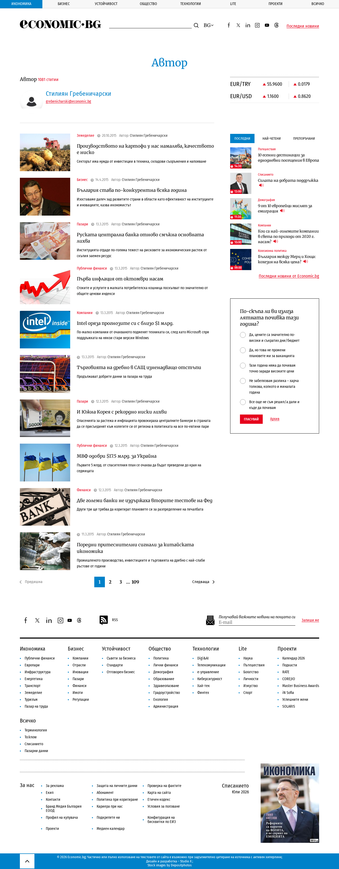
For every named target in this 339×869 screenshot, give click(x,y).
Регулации (81, 699)
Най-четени (271, 138)
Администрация (165, 706)
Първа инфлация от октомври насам (120, 279)
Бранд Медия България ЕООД (64, 808)
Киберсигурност (209, 679)
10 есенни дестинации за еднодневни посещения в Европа (288, 158)
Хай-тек (203, 686)
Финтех (203, 692)
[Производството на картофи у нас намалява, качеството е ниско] (45, 152)
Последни (242, 138)
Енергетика (34, 679)
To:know (31, 737)
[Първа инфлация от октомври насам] (45, 285)
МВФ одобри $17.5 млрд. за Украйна (117, 456)
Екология (160, 699)
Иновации (80, 672)
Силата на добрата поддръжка (288, 180)
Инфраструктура (38, 672)
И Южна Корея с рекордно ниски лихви (122, 412)
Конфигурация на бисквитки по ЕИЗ (162, 819)
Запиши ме (310, 620)
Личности (250, 679)
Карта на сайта (159, 792)
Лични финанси (165, 665)
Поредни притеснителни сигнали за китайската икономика (135, 548)
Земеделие (33, 692)
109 (135, 582)
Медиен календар (110, 828)
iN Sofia (288, 692)
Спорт (247, 692)
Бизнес (64, 4)
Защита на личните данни (117, 786)
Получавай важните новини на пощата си (257, 617)
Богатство (250, 672)
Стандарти (115, 665)
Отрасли (79, 665)
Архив (274, 419)
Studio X (185, 861)
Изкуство (250, 686)
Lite (233, 4)
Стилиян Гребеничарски (149, 136)
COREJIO (288, 679)
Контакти (53, 799)
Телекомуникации (211, 665)
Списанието (34, 744)
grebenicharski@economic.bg (68, 101)
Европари (32, 665)
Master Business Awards (300, 686)
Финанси (80, 686)
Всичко (317, 4)
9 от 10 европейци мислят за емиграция (285, 208)
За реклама (55, 786)
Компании (80, 658)
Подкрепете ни (108, 817)
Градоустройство (166, 692)
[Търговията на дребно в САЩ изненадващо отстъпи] (45, 374)
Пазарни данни (36, 751)
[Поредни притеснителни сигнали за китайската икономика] (45, 551)
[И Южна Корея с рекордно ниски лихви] (45, 418)
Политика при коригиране (117, 799)
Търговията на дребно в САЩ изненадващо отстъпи (139, 367)
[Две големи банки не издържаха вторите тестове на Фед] (45, 507)
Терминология (36, 730)
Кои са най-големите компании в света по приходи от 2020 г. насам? (288, 236)
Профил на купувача (62, 817)
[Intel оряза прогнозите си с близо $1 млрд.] (45, 330)
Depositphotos (181, 865)
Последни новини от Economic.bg (289, 276)
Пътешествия (254, 665)
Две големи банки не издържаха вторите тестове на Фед (144, 500)
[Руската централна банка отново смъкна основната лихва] (45, 241)
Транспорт (33, 686)
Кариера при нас (110, 806)
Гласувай (251, 419)
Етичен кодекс (159, 799)
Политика (161, 658)
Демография (163, 672)
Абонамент (105, 792)
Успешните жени (295, 699)
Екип (49, 792)
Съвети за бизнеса (121, 658)
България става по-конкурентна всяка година (132, 190)
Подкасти (289, 665)
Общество (148, 4)
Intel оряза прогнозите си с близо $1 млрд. (125, 323)
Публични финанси (40, 658)
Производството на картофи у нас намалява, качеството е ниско (145, 149)
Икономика (21, 4)
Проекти (276, 4)
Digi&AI (203, 658)
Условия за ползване (164, 806)
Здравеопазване (166, 686)
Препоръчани (304, 138)
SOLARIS (288, 706)
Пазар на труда (36, 706)
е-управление (208, 672)
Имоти (78, 692)
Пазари (78, 679)
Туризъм (31, 699)
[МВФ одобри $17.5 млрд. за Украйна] (45, 462)
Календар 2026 (293, 658)
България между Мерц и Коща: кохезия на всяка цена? (287, 259)
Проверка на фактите (164, 786)
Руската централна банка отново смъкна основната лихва (140, 238)
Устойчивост (106, 4)
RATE (285, 672)
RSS (115, 620)
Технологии (190, 4)
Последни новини (303, 26)
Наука (248, 658)
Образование (163, 679)
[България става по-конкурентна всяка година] (45, 197)
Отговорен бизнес (121, 672)
